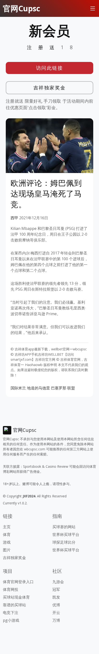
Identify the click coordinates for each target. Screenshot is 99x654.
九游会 (58, 581)
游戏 (7, 542)
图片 (7, 550)
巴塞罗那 (58, 388)
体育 (7, 534)
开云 (56, 612)
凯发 (56, 597)
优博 (56, 604)
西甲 (14, 217)
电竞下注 (10, 612)
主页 (7, 526)
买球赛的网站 (63, 526)
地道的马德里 (38, 388)
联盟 (71, 388)
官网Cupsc (21, 8)
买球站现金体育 (16, 597)
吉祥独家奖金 (49, 87)
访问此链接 (49, 68)
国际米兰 (18, 388)
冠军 (56, 589)
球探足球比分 (63, 542)
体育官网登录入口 (18, 581)
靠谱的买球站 (14, 604)
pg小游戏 (11, 620)
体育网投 (10, 589)
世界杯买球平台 (65, 534)
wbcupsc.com (34, 449)
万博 (56, 620)
